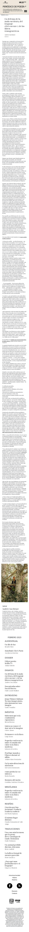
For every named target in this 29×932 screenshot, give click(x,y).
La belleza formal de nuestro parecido (13, 854)
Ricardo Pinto (9, 647)
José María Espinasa (11, 814)
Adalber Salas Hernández (13, 759)
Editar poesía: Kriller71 (10, 662)
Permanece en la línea (14, 734)
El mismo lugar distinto (11, 818)
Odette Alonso (9, 730)
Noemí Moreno (10, 722)
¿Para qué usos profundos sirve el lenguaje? (12, 863)
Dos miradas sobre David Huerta (12, 687)
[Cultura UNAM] (5, 2)
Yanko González (10, 707)
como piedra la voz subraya (12, 772)
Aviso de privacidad (14, 875)
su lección (24, 452)
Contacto (14, 893)
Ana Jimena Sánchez (11, 653)
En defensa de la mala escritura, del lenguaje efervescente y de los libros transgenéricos (14, 677)
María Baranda (10, 776)
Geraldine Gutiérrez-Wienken (14, 782)
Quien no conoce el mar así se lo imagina (14, 727)
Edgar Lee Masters (11, 868)
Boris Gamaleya (10, 857)
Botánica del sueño (13, 780)
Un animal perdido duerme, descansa (13, 846)
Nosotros (14, 880)
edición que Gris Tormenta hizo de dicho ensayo (14, 340)
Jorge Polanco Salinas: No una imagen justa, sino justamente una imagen (14, 702)
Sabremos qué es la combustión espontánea (13, 717)
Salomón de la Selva (11, 749)
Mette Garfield (9, 849)
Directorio (14, 891)
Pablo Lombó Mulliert (12, 691)
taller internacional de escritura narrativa (12, 432)
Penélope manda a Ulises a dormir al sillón (12, 755)
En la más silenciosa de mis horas (14, 764)
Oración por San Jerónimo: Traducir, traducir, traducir (13, 809)
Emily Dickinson (10, 841)
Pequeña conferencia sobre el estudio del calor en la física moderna (14, 743)
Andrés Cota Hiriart (10, 35)
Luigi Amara (9, 737)
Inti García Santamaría (12, 768)
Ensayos (11, 15)
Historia (14, 877)
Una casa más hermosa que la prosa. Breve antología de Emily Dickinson (14, 835)
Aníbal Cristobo (10, 665)
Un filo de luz (10, 644)
